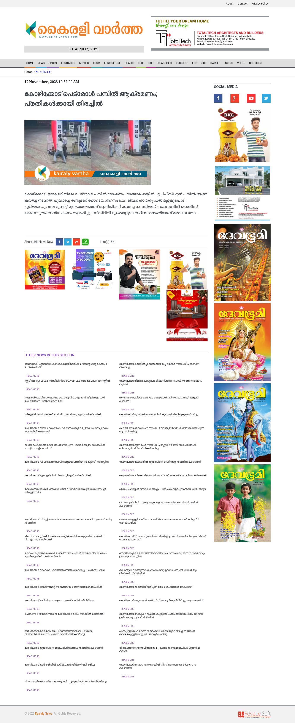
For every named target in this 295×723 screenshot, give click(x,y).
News (41, 63)
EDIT (195, 63)
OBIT (151, 63)
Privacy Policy (260, 3)
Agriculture (112, 63)
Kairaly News (43, 713)
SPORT (53, 63)
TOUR (96, 63)
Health (129, 63)
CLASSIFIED (165, 63)
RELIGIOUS (255, 63)
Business (182, 63)
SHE (203, 63)
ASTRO (228, 63)
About (229, 3)
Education (68, 63)
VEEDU (241, 63)
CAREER (215, 63)
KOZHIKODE (44, 72)
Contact (242, 3)
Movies (84, 63)
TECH (141, 63)
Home (30, 63)
